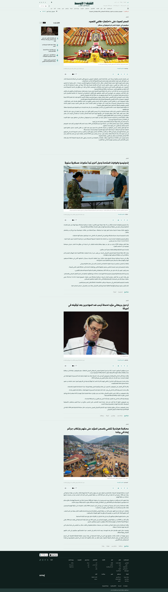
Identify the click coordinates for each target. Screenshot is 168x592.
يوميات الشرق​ (76, 8)
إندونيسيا (120, 292)
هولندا (107, 546)
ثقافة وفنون (93, 8)
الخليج (126, 565)
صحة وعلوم (87, 8)
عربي (128, 2)
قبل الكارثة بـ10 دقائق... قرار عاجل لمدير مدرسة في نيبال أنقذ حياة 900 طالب (48, 39)
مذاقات (72, 563)
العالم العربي (127, 563)
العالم (104, 8)
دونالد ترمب (120, 415)
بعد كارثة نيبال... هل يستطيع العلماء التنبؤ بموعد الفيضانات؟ (49, 55)
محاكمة (121, 546)
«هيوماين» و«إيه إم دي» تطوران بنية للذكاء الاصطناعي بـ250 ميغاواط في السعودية (106, 11)
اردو (118, 2)
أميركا (114, 292)
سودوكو (95, 579)
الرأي (101, 8)
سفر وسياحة (71, 565)
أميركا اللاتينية (118, 570)
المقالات (112, 563)
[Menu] (128, 8)
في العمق (66, 8)
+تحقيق (119, 581)
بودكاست (58, 8)
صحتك (88, 563)
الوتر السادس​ (95, 565)
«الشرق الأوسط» (120, 68)
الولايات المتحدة (118, 563)
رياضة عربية (127, 579)
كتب (96, 563)
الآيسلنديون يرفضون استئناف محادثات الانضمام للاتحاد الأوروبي (49, 60)
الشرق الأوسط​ (109, 8)
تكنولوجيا (82, 8)
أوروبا (120, 565)
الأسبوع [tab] (41, 22)
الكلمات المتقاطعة (94, 577)
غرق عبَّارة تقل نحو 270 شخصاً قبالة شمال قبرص (49, 50)
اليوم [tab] (44, 22)
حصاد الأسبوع (118, 577)
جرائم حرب (114, 546)
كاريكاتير (111, 565)
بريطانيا (102, 415)
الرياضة (71, 8)
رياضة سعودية (126, 577)
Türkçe (121, 2)
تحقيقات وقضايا (118, 579)
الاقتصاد (97, 8)
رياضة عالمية (127, 581)
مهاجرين (113, 415)
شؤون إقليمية (126, 570)
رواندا (103, 546)
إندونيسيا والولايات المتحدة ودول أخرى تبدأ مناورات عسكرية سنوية (97, 163)
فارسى (115, 2)
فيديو (63, 8)
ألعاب (55, 8)
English (125, 2)
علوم (88, 565)
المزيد (51, 8)
